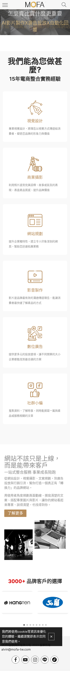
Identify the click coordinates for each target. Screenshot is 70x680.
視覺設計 (35, 121)
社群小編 (35, 403)
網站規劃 (35, 234)
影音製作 (35, 290)
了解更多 (15, 513)
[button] (24, 625)
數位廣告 (35, 346)
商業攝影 (35, 177)
